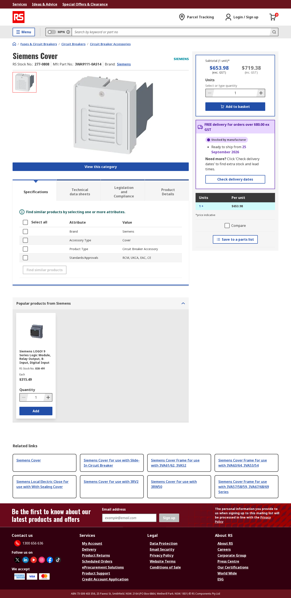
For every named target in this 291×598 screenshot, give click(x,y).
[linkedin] (25, 560)
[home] (14, 44)
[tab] (34, 190)
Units (210, 80)
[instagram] (42, 560)
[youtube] (33, 560)
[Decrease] (210, 93)
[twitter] (17, 560)
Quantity (27, 389)
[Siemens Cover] (113, 114)
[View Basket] (272, 17)
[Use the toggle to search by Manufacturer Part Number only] (68, 32)
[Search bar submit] (273, 32)
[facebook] (50, 560)
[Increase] (260, 93)
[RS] (18, 17)
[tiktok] (58, 560)
